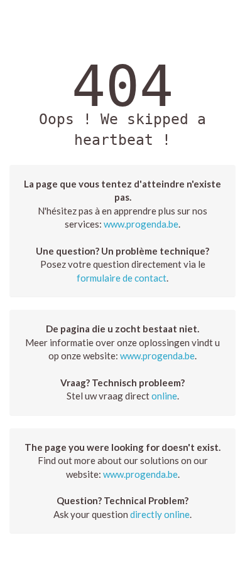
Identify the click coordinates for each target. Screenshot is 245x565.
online (164, 395)
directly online (160, 514)
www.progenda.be (141, 224)
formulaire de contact (121, 277)
